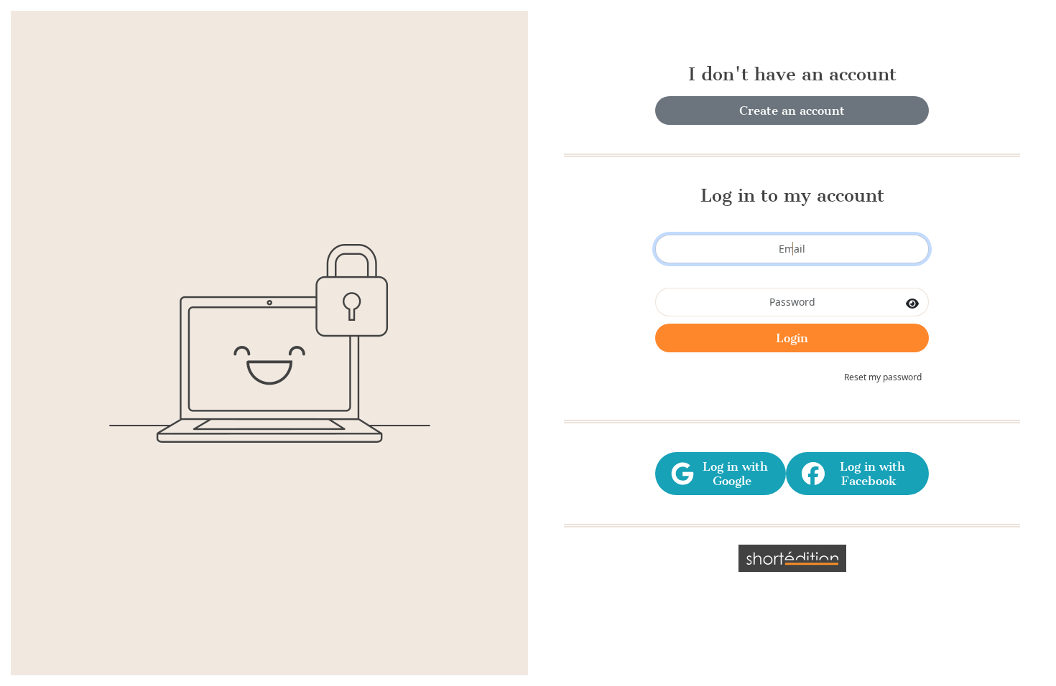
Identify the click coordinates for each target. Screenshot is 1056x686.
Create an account (792, 110)
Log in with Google (731, 473)
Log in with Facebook (869, 473)
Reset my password (883, 377)
